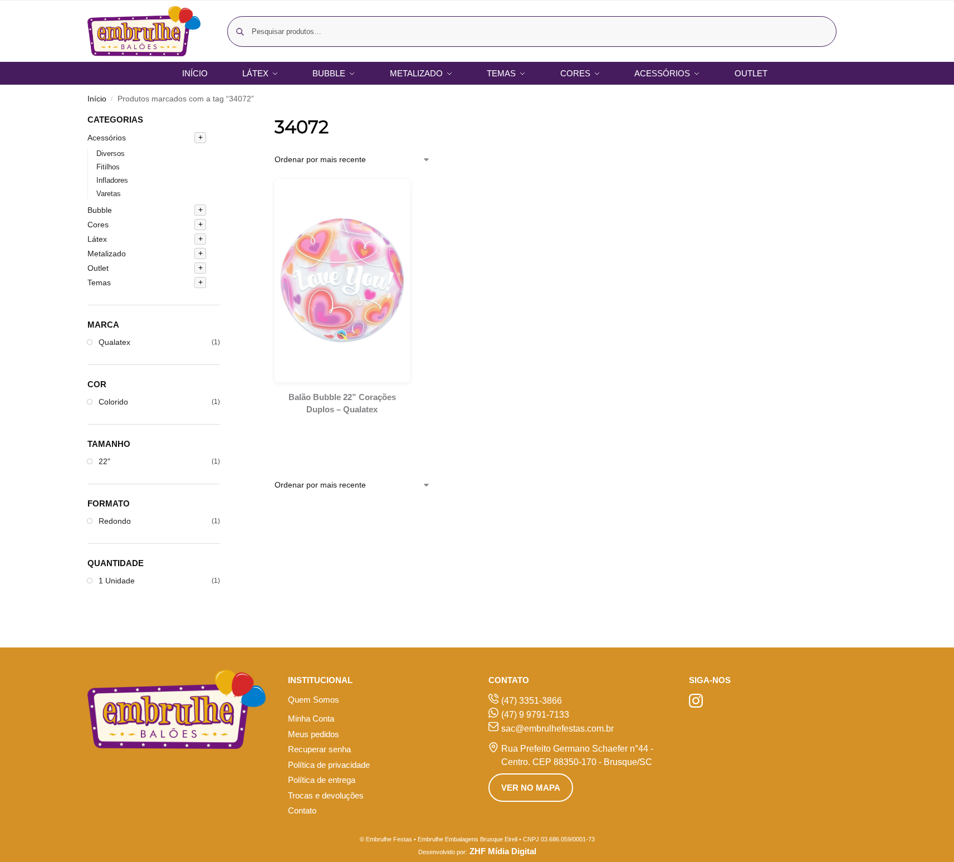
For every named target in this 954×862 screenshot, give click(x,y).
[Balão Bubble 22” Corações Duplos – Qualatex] (342, 280)
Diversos (110, 153)
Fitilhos (108, 167)
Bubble (99, 210)
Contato (302, 810)
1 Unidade (117, 580)
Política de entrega (321, 780)
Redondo (115, 521)
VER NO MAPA (530, 787)
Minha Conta (311, 718)
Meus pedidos (313, 734)
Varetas (108, 193)
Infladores (112, 180)
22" (104, 461)
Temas (99, 282)
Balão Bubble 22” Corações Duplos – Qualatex (342, 403)
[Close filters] (223, 120)
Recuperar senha (319, 749)
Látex (97, 239)
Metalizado (106, 253)
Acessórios (106, 137)
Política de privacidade (329, 765)
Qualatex (114, 342)
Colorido (113, 401)
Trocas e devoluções (326, 795)
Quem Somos (313, 699)
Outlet (98, 268)
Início (96, 99)
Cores (98, 224)
